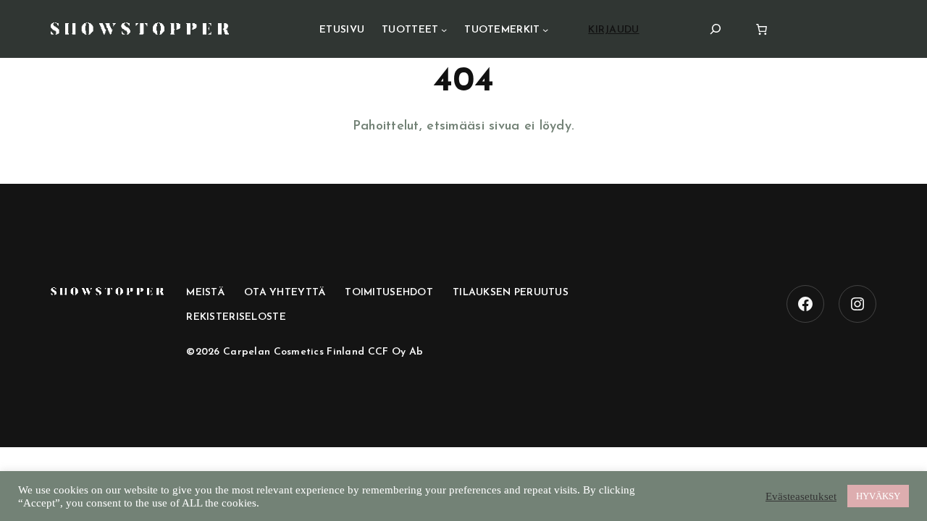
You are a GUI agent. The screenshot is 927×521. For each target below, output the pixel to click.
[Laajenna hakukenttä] (715, 28)
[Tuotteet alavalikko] (444, 30)
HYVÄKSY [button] (878, 496)
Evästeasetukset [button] (800, 496)
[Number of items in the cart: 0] (761, 29)
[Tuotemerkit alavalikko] (545, 30)
